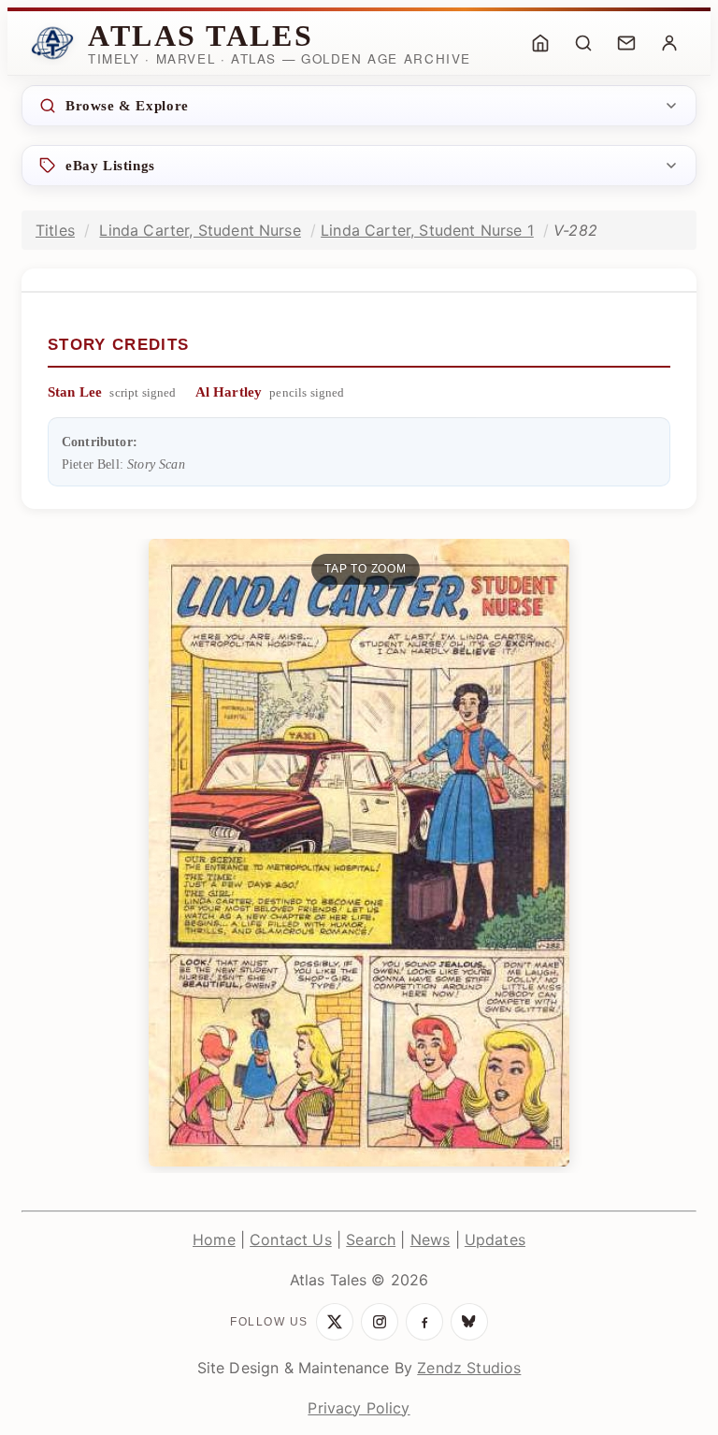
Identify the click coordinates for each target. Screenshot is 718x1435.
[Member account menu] (669, 43)
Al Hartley (229, 391)
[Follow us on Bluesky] (469, 1322)
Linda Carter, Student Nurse (199, 230)
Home (214, 1239)
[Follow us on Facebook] (424, 1322)
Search (370, 1239)
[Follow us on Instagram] (379, 1322)
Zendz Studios (469, 1367)
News (430, 1239)
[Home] (540, 43)
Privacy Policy (358, 1408)
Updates (495, 1239)
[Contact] (626, 43)
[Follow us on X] (334, 1322)
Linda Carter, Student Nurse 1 (427, 230)
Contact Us (291, 1239)
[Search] (583, 43)
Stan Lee (75, 391)
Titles (55, 230)
